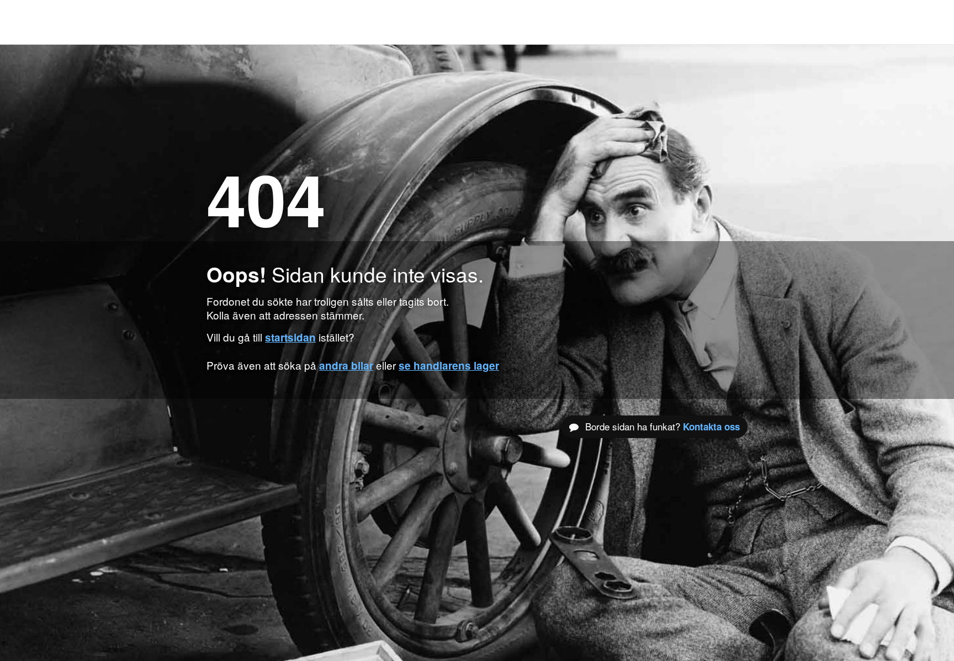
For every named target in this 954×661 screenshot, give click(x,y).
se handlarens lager (449, 365)
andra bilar (346, 365)
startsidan (290, 337)
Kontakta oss (711, 426)
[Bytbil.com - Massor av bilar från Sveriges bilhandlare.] (225, 22)
